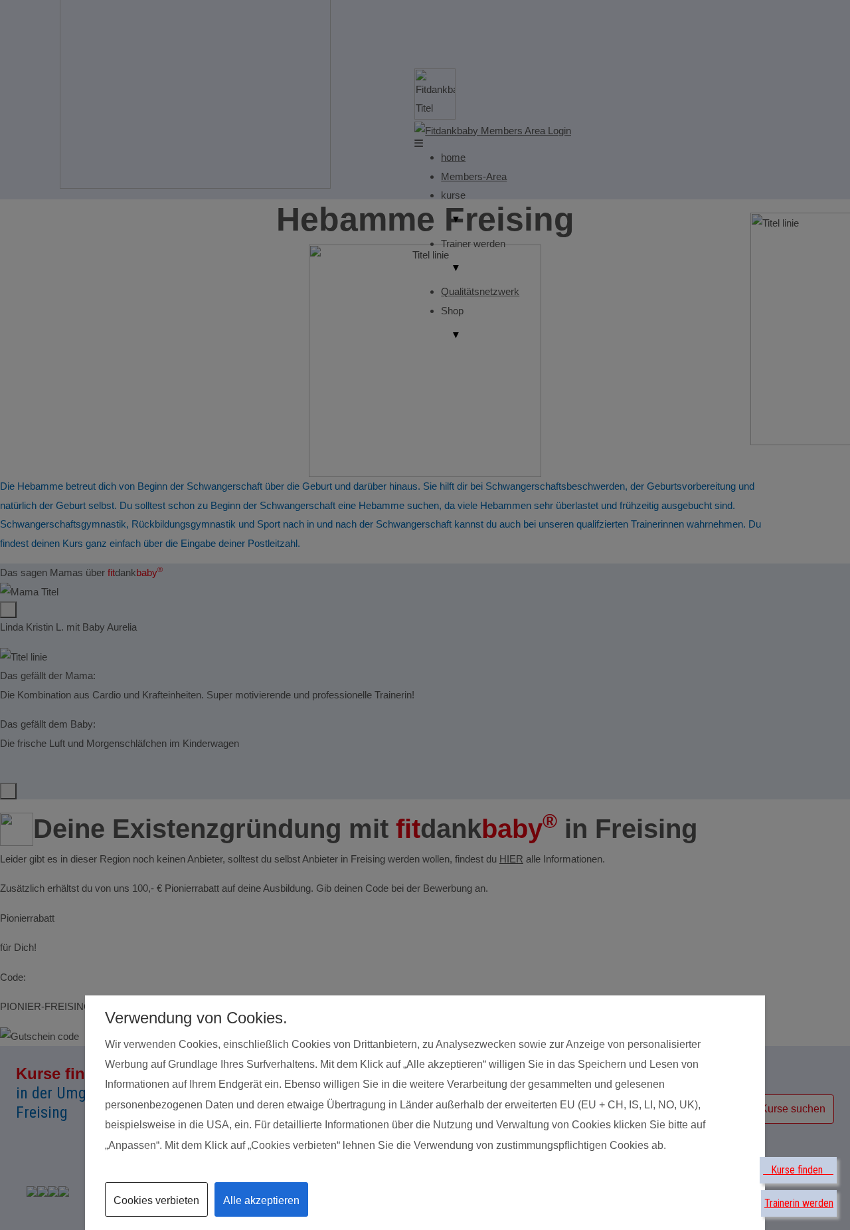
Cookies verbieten (156, 1200)
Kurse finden (798, 1170)
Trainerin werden (798, 1203)
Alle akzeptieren (261, 1200)
